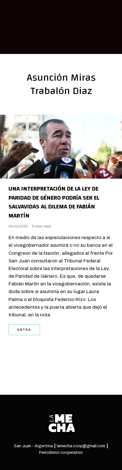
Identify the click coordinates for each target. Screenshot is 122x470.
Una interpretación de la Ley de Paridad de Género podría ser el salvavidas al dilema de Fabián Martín (54, 202)
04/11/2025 (18, 226)
